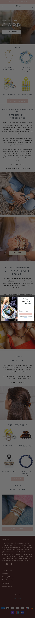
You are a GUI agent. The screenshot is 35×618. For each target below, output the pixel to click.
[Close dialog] (33, 297)
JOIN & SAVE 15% (25, 313)
